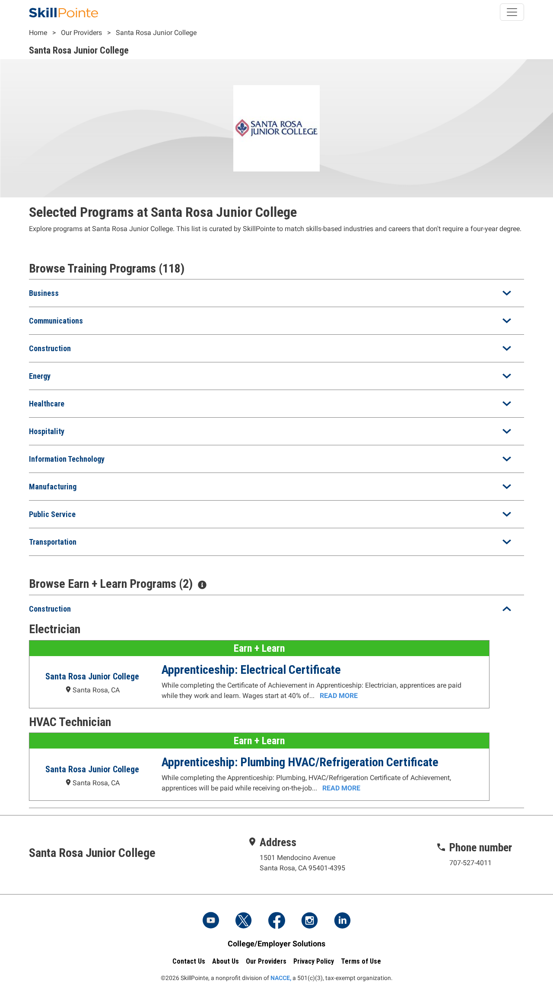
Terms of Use (361, 961)
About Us (225, 961)
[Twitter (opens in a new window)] (243, 921)
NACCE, (280, 977)
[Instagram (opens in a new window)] (309, 921)
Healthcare (46, 403)
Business (44, 293)
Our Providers (81, 33)
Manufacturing (52, 486)
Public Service (52, 514)
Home (38, 33)
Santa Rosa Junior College (156, 33)
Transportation (52, 541)
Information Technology (67, 458)
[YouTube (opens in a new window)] (210, 921)
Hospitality (46, 431)
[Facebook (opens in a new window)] (276, 921)
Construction (50, 348)
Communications (56, 320)
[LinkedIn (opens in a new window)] (342, 921)
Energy (40, 376)
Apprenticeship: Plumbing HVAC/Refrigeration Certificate (300, 762)
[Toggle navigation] (512, 12)
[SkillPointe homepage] (63, 12)
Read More (339, 696)
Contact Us (188, 961)
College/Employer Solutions (276, 943)
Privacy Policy (313, 961)
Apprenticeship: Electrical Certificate (251, 670)
